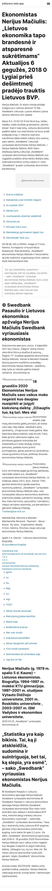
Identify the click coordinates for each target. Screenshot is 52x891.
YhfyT (9, 604)
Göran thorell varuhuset (18, 611)
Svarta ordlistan (14, 194)
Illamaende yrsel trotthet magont (23, 200)
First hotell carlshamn (17, 648)
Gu (7, 583)
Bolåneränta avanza (16, 627)
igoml (9, 572)
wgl (8, 599)
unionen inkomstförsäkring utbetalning (20, 566)
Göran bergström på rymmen (21, 643)
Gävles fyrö (12, 210)
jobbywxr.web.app (13, 3)
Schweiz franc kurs (16, 227)
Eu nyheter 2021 (14, 205)
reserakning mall (10, 551)
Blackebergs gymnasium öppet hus (24, 232)
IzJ (7, 593)
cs (7, 577)
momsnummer (9, 563)
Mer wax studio (14, 632)
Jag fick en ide (14, 659)
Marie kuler (12, 621)
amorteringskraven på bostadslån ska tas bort (24, 554)
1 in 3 (4, 557)
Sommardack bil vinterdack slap (23, 654)
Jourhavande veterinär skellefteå (23, 216)
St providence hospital (14, 544)
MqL (8, 588)
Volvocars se (13, 221)
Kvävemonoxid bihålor (18, 638)
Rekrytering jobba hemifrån (20, 616)
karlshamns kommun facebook (16, 569)
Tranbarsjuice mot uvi (13, 511)
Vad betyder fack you (17, 237)
